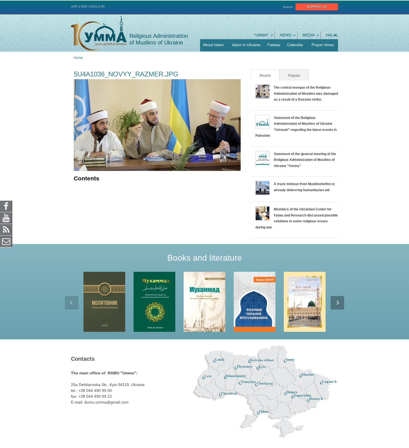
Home (78, 58)
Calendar (295, 45)
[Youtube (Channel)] (6, 218)
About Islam (213, 45)
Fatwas (273, 45)
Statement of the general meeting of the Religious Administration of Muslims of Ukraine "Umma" (305, 160)
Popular (294, 76)
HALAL (332, 35)
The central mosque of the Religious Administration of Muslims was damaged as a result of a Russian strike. (306, 93)
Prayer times (323, 45)
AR (102, 6)
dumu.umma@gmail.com (106, 402)
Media (308, 35)
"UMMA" (261, 35)
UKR (74, 6)
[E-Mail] (6, 241)
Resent (269, 76)
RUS (94, 6)
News (285, 35)
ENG (84, 6)
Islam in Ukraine (246, 45)
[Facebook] (6, 206)
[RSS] (6, 229)
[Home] (99, 33)
